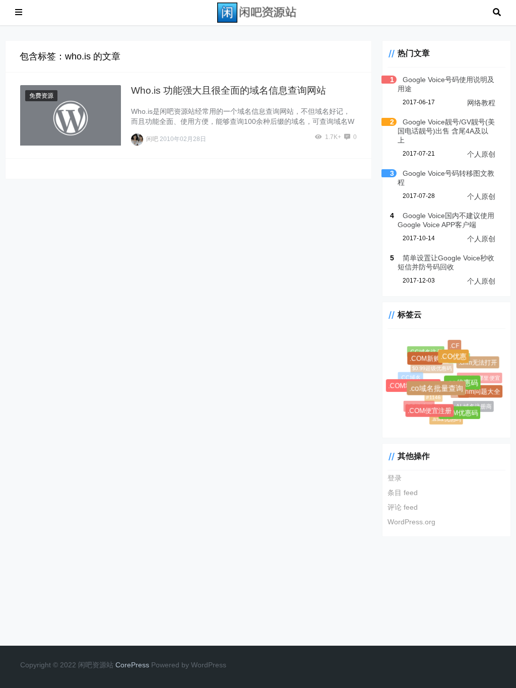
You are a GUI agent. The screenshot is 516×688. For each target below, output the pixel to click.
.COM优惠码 (460, 414)
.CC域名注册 (425, 351)
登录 (395, 478)
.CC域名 (410, 377)
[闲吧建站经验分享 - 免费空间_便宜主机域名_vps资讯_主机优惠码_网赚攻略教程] (257, 12)
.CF (454, 346)
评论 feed (403, 507)
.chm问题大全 (481, 392)
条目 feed (403, 493)
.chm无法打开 (478, 362)
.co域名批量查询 (438, 390)
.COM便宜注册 (431, 412)
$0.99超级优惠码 (430, 367)
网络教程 (481, 103)
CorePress (132, 665)
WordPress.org (411, 522)
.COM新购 (426, 360)
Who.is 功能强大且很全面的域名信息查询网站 (228, 90)
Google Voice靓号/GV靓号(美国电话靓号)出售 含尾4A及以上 (446, 131)
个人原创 (481, 154)
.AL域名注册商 (472, 405)
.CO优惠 (455, 358)
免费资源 (41, 95)
